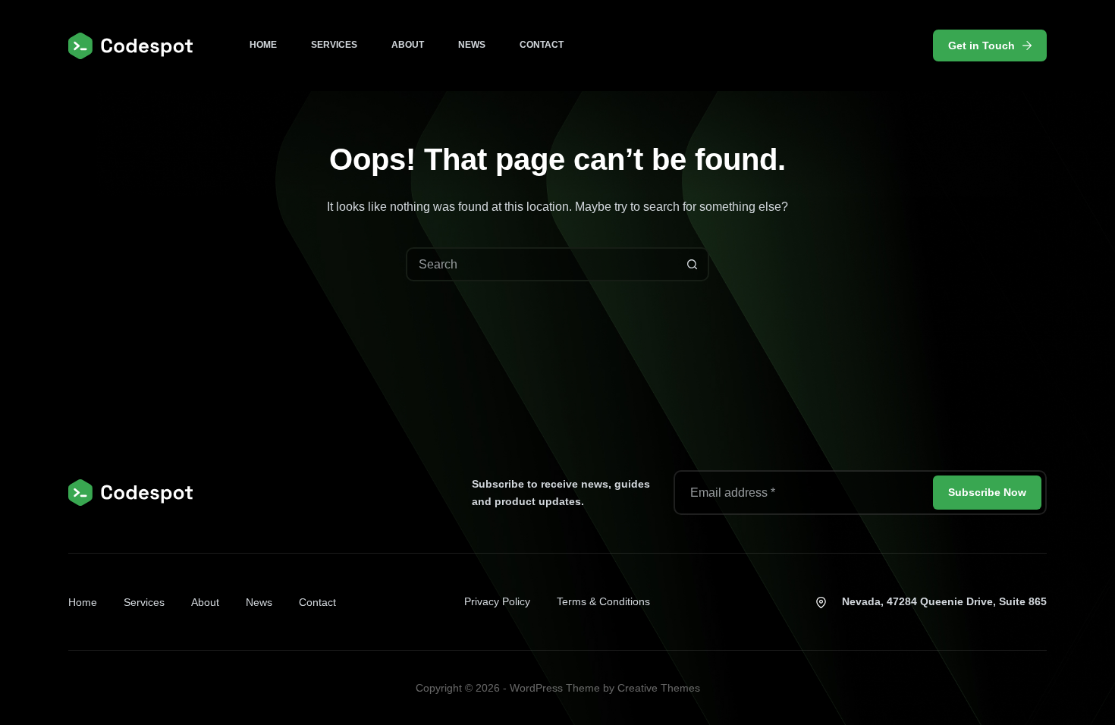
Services (334, 44)
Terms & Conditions (603, 601)
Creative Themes (658, 688)
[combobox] (542, 264)
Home (263, 44)
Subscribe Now (987, 492)
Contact (542, 44)
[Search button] (692, 264)
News (471, 44)
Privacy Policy (497, 601)
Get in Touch (981, 45)
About (407, 44)
